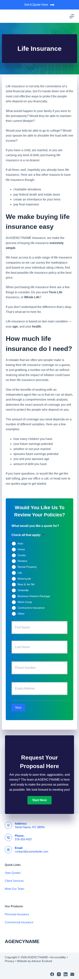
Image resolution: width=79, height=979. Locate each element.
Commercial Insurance (19, 922)
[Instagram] (59, 974)
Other (21, 613)
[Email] (72, 974)
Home (21, 549)
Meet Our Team (14, 888)
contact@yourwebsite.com (31, 851)
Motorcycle (24, 578)
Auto (20, 543)
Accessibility (58, 957)
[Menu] (71, 16)
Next (18, 707)
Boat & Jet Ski (26, 584)
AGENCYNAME (22, 941)
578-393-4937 (23, 839)
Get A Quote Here (36, 4)
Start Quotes (13, 872)
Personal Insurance (17, 914)
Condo (22, 555)
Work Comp (25, 601)
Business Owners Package (34, 596)
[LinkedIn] (65, 974)
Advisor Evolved (41, 961)
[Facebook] (52, 974)
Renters (22, 560)
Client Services (14, 880)
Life (20, 572)
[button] (39, 800)
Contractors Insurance (31, 607)
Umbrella (23, 590)
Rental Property (27, 566)
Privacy (9, 961)
